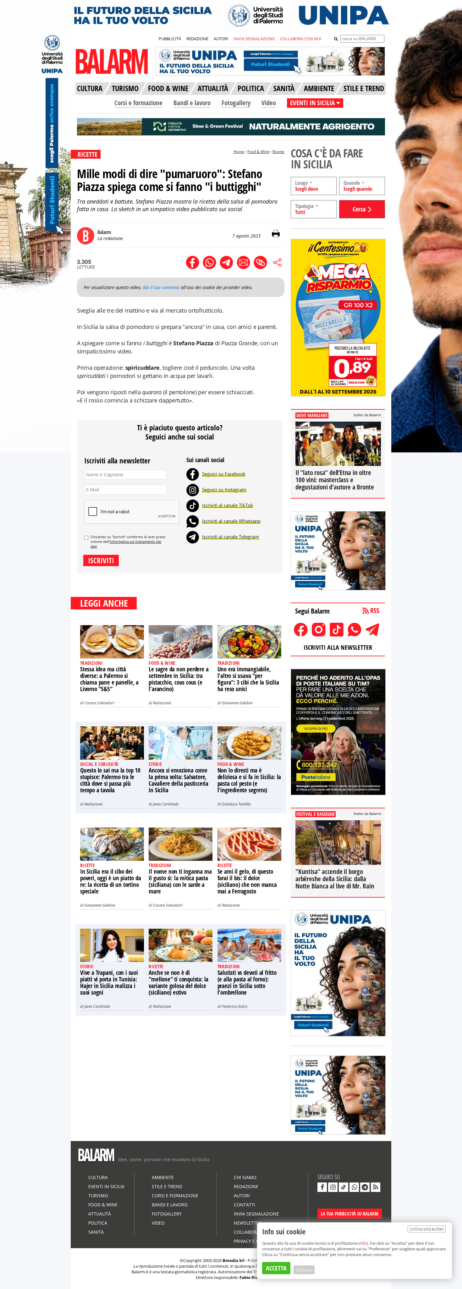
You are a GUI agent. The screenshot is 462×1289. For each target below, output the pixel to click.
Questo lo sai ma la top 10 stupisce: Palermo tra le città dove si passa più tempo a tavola (110, 780)
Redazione (162, 703)
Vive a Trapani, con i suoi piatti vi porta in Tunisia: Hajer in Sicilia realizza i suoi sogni (109, 983)
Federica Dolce (234, 1006)
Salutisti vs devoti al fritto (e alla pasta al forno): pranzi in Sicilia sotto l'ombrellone (247, 983)
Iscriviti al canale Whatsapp (231, 521)
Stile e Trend (167, 1186)
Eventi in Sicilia (106, 1186)
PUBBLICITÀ (170, 38)
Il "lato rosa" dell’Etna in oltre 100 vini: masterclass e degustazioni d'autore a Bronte (334, 479)
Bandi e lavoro (192, 102)
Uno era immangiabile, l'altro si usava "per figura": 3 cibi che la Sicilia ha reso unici (248, 679)
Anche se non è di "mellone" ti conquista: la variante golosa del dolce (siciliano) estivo (178, 983)
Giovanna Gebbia (237, 703)
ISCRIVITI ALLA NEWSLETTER (338, 647)
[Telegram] (192, 536)
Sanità (96, 1232)
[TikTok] (192, 505)
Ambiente (163, 1177)
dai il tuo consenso (161, 287)
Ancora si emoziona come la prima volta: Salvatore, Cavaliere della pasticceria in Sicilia (178, 780)
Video (268, 102)
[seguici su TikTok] (343, 1187)
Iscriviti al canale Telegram (230, 536)
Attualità (99, 1214)
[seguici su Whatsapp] (354, 1187)
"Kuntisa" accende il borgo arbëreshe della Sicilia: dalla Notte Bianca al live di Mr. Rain (334, 878)
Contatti (244, 1205)
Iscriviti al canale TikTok (227, 505)
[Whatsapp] (192, 521)
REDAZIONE (197, 38)
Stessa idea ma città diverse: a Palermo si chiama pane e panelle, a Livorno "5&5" (109, 679)
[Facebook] (192, 474)
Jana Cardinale (166, 804)
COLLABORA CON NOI (301, 38)
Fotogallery (236, 102)
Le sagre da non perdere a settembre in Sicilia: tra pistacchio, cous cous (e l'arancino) (178, 679)
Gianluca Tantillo (236, 804)
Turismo (98, 1196)
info (363, 1243)
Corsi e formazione (138, 102)
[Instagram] (192, 489)
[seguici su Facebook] (322, 1187)
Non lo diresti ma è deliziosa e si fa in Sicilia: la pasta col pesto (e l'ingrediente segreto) (249, 780)
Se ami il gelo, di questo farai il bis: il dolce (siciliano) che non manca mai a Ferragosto (247, 881)
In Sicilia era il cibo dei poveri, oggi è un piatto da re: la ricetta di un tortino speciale (110, 881)
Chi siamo (245, 1177)
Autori (242, 1196)
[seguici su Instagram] (333, 1187)
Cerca (359, 209)
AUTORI (221, 38)
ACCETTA (276, 1268)
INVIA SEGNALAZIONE (254, 38)
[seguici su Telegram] (365, 1187)
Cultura (98, 1177)
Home (239, 151)
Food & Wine (258, 151)
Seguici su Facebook (223, 474)
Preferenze (304, 1270)
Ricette (278, 151)
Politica (97, 1223)
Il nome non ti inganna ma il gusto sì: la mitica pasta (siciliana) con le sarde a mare (180, 881)
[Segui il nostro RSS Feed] (375, 1187)
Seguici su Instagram (224, 489)
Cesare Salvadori (99, 703)
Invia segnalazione (256, 1214)
